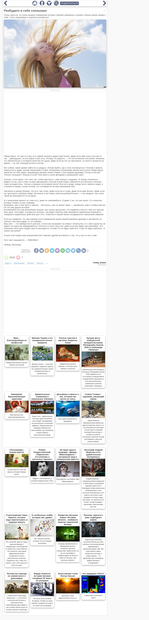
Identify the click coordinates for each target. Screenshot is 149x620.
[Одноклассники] (46, 250)
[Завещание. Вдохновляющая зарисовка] (16, 412)
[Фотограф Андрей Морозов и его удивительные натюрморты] (93, 476)
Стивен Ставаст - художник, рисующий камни (93, 396)
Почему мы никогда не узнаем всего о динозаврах (17, 575)
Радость (8, 263)
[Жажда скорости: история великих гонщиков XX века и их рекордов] (42, 595)
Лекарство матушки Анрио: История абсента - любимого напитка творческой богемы (68, 520)
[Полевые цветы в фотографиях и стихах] (104, 5)
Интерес (30, 263)
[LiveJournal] (78, 250)
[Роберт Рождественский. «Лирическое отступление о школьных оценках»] (42, 475)
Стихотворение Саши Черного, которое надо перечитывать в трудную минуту (17, 518)
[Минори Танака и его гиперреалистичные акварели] (42, 361)
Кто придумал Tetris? (93, 573)
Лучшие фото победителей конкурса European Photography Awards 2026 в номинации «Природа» (93, 344)
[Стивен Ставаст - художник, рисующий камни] (93, 417)
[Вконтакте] (41, 250)
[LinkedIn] (83, 250)
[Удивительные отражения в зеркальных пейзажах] (42, 413)
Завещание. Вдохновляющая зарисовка (16, 396)
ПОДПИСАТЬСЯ (69, 3)
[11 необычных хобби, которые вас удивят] (42, 536)
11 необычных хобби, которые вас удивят (42, 516)
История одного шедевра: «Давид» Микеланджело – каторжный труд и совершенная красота (68, 454)
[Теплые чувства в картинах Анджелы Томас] (67, 361)
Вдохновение (19, 263)
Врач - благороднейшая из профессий (17, 340)
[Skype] (67, 250)
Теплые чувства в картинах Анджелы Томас (67, 340)
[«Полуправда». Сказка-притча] (16, 466)
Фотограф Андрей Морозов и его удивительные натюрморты (93, 453)
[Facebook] (36, 250)
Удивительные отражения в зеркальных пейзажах (42, 396)
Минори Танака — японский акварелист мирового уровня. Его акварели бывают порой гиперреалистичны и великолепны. (42, 368)
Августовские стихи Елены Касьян (68, 574)
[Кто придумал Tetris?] (93, 592)
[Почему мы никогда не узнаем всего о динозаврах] (16, 593)
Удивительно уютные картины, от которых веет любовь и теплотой (67, 366)
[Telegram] (52, 250)
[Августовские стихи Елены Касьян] (67, 593)
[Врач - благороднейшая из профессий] (16, 359)
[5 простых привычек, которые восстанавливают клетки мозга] (5, 5)
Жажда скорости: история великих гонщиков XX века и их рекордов (42, 577)
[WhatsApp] (62, 250)
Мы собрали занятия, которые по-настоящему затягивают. (42, 541)
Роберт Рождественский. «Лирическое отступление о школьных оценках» (42, 454)
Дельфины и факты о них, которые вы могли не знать (68, 396)
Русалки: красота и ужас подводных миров (93, 517)
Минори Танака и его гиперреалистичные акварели (42, 340)
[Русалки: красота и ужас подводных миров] (93, 536)
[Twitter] (73, 250)
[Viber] (57, 250)
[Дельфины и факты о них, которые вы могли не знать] (67, 416)
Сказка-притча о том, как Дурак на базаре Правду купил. (17, 472)
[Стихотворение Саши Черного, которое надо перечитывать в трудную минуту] (16, 539)
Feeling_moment (99, 263)
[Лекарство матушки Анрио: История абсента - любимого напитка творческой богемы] (67, 541)
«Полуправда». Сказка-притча (16, 451)
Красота (40, 263)
